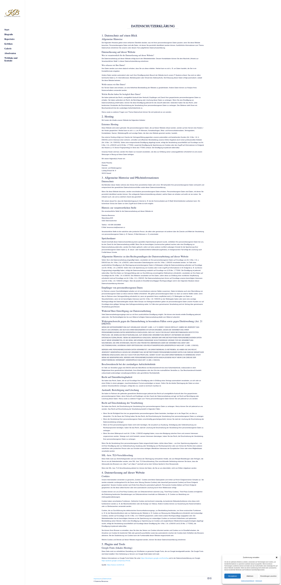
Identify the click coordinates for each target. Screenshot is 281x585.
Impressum (258, 581)
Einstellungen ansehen (268, 576)
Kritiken (8, 43)
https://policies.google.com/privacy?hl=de (116, 560)
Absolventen (10, 53)
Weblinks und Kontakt (10, 59)
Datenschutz (107, 579)
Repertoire (9, 39)
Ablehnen (250, 576)
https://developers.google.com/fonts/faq (154, 558)
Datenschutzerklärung (247, 581)
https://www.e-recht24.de (115, 565)
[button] (277, 557)
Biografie (8, 34)
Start (6, 29)
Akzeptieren (232, 576)
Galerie (8, 48)
